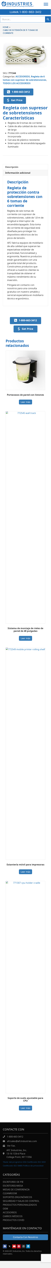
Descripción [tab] (11, 167)
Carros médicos (12, 1216)
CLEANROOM (10, 1193)
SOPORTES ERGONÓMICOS (17, 1197)
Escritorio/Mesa (13, 1186)
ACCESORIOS (23, 76)
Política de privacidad (33, 1165)
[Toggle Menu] (46, 4)
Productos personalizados (20, 1205)
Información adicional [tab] (17, 172)
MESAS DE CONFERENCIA (16, 1189)
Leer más (25, 402)
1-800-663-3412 (15, 1136)
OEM (5, 1208)
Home (5, 27)
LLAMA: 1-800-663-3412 (25, 12)
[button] (43, 47)
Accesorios (10, 1212)
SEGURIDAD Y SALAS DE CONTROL (21, 1201)
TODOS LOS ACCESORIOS (17, 83)
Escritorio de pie (13, 1182)
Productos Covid (13, 1220)
